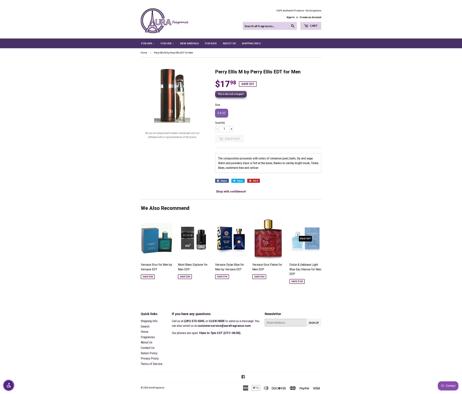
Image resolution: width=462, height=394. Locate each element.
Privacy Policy (150, 358)
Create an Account (310, 17)
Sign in (291, 17)
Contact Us (147, 348)
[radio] (221, 113)
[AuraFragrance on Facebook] (243, 377)
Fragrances (148, 337)
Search (145, 326)
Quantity (220, 122)
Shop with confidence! (231, 191)
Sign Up (314, 322)
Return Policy (149, 353)
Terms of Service (151, 364)
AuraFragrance (156, 387)
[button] (8, 385)
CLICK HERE (217, 321)
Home (144, 52)
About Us (146, 342)
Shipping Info (149, 321)
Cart (313, 25)
